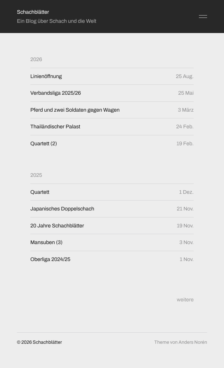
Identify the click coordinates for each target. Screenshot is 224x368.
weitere (185, 300)
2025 (36, 175)
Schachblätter (33, 12)
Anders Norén (192, 342)
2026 (36, 59)
